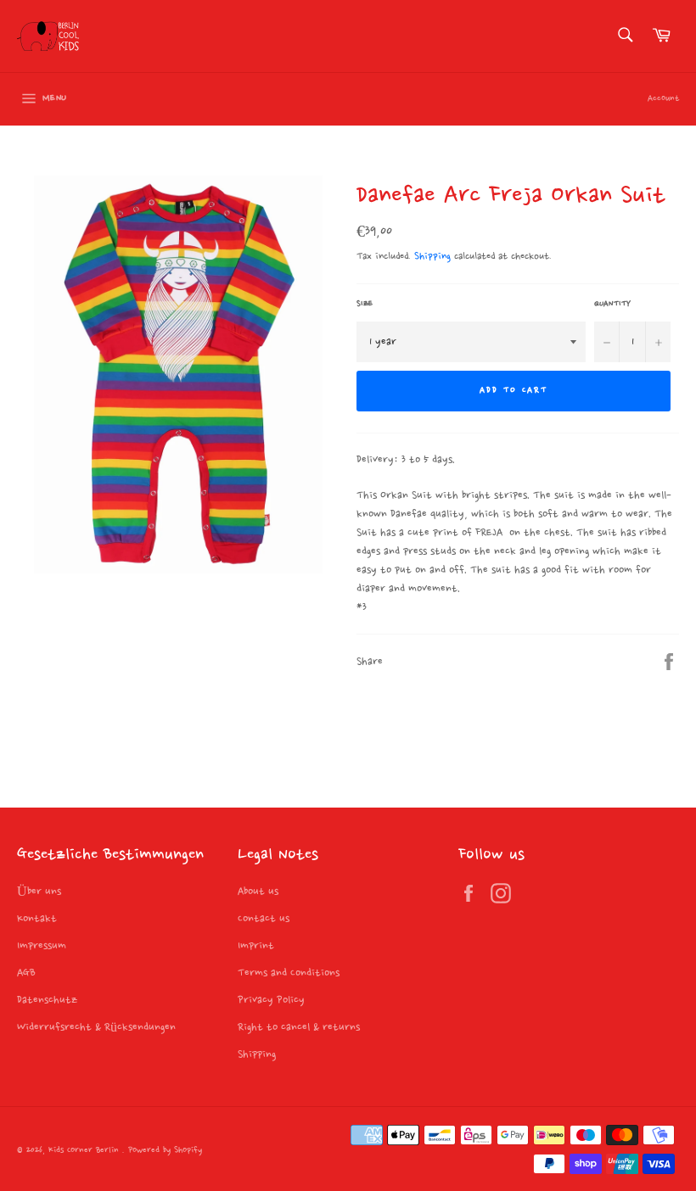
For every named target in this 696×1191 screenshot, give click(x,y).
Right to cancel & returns (299, 1027)
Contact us (263, 918)
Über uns (39, 891)
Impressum (41, 946)
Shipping (432, 256)
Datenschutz (47, 1000)
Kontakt (37, 918)
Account (663, 98)
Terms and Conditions (289, 973)
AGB (26, 973)
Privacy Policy (271, 1000)
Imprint (256, 946)
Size (364, 304)
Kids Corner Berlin (85, 1150)
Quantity (612, 304)
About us (258, 891)
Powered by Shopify (165, 1150)
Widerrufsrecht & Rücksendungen (96, 1027)
